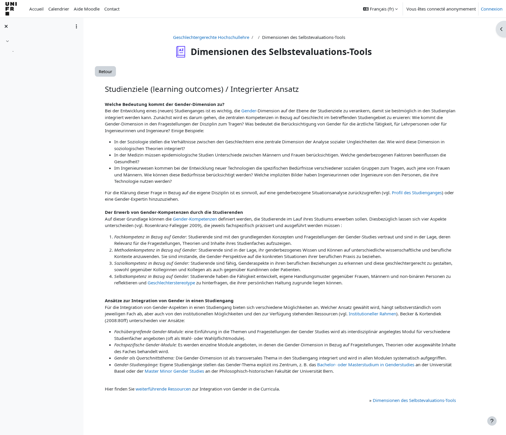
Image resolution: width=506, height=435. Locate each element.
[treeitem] (41, 47)
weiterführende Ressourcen (163, 389)
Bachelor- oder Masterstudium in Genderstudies (365, 364)
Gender (248, 111)
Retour (105, 71)
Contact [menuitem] (111, 9)
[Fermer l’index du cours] (6, 26)
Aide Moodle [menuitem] (87, 9)
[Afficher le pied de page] (492, 421)
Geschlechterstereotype (171, 283)
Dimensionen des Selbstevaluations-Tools (414, 400)
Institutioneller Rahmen (372, 314)
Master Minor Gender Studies (174, 371)
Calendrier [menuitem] (58, 9)
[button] (380, 9)
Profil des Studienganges (417, 192)
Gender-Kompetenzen (195, 219)
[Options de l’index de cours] (76, 26)
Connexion (491, 9)
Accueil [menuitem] (36, 9)
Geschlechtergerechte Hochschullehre (211, 37)
